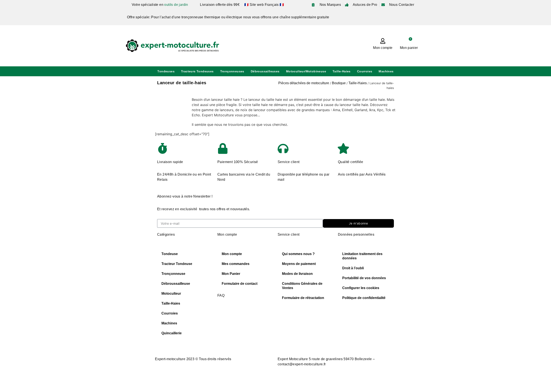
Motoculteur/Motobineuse (306, 71)
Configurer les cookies (360, 288)
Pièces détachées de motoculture (303, 83)
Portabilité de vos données (364, 278)
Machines (386, 71)
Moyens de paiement (299, 264)
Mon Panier (231, 274)
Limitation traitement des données (362, 256)
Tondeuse (169, 254)
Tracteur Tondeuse (176, 264)
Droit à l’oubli (353, 268)
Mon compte (382, 48)
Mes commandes (235, 264)
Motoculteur (171, 293)
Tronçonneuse (173, 274)
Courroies (364, 71)
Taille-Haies (342, 71)
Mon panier (409, 48)
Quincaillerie (171, 333)
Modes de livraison (297, 274)
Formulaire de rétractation (303, 298)
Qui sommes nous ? (298, 254)
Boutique (339, 83)
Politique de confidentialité (363, 298)
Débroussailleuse (175, 283)
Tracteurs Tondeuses (197, 71)
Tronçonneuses (232, 71)
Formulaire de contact (239, 283)
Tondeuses (166, 71)
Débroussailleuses (265, 71)
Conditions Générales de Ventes (302, 286)
